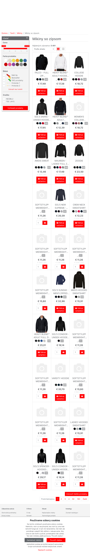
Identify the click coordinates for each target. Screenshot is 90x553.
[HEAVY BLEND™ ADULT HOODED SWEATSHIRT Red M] (61, 79)
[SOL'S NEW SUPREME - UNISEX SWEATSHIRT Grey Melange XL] (61, 211)
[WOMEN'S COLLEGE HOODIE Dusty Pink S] (79, 123)
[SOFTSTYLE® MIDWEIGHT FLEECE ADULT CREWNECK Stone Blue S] (40, 211)
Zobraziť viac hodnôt (15, 89)
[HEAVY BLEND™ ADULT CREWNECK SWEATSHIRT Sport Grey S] (57, 123)
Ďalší (85, 499)
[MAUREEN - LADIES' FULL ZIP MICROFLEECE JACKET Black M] (55, 167)
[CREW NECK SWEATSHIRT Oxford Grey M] (76, 211)
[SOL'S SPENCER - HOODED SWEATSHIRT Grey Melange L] (43, 473)
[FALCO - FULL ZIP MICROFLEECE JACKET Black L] (37, 79)
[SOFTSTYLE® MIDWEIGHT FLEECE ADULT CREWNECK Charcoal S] (77, 341)
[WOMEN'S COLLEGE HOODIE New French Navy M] (81, 123)
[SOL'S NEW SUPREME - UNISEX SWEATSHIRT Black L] (59, 211)
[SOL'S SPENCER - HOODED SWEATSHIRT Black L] (37, 473)
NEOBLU (9, 99)
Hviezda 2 (15, 86)
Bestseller (15, 78)
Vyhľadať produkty (15, 108)
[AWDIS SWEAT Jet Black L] (36, 167)
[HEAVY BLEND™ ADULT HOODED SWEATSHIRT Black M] (59, 79)
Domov (5, 33)
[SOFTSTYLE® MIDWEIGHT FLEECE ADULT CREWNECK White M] (77, 473)
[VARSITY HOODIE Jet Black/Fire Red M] (56, 385)
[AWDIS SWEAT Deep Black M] (39, 167)
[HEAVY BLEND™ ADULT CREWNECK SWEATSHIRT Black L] (55, 123)
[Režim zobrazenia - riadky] (63, 49)
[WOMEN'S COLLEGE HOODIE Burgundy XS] (76, 123)
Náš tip (14, 75)
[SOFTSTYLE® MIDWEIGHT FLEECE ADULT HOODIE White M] (77, 385)
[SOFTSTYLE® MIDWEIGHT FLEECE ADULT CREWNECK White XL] (40, 385)
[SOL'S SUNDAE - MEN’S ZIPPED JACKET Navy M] (56, 297)
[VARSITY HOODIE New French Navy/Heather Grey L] (59, 385)
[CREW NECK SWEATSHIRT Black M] (73, 211)
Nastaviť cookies (45, 550)
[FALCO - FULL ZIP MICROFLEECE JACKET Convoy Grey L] (43, 79)
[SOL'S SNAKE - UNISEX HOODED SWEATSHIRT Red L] (43, 123)
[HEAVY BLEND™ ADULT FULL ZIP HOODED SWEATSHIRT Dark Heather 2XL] (39, 341)
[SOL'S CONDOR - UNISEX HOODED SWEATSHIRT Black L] (59, 341)
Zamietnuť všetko (34, 540)
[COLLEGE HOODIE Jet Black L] (73, 79)
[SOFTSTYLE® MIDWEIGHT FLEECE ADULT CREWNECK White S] (77, 255)
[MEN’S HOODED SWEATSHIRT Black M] (76, 297)
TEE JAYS (10, 101)
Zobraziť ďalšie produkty (76, 494)
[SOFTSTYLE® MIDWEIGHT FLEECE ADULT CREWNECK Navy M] (40, 255)
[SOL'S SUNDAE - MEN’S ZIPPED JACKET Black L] (59, 297)
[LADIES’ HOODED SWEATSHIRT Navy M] (80, 429)
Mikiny (19, 33)
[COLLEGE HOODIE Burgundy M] (79, 79)
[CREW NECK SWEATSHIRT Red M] (79, 211)
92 (73, 499)
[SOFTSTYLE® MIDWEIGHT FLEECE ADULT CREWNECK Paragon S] (59, 255)
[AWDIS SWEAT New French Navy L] (41, 167)
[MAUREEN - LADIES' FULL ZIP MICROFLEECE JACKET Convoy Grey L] (63, 167)
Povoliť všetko (56, 540)
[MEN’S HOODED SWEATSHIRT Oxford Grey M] (79, 297)
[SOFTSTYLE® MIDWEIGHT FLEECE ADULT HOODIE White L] (40, 297)
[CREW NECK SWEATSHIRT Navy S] (81, 211)
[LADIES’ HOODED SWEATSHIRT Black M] (75, 429)
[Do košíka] (44, 223)
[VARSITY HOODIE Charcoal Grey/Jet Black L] (61, 385)
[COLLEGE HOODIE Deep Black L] (76, 79)
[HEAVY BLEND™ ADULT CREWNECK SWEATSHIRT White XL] (60, 123)
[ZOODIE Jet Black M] (75, 167)
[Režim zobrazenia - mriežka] (58, 49)
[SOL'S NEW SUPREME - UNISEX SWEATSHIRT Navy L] (56, 211)
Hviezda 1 (15, 83)
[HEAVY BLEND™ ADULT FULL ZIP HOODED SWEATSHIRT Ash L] (44, 341)
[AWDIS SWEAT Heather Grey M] (44, 167)
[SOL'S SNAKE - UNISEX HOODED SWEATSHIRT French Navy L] (40, 123)
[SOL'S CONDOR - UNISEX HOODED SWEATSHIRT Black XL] (59, 473)
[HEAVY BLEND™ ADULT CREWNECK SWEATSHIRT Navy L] (63, 123)
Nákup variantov (42, 92)
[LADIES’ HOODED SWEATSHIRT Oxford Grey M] (77, 429)
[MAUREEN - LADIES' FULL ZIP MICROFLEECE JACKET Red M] (60, 167)
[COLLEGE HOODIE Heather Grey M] (81, 79)
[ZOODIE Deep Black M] (77, 167)
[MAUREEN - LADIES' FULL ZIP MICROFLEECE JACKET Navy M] (57, 167)
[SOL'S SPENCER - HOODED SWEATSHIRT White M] (40, 473)
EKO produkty (17, 80)
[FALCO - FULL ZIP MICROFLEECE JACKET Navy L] (40, 79)
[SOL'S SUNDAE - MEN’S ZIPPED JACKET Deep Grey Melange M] (61, 297)
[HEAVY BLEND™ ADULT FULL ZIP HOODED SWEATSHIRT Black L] (36, 341)
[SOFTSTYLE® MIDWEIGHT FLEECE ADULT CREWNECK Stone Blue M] (40, 429)
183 (78, 499)
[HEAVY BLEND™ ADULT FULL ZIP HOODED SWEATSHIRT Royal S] (41, 341)
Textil (12, 33)
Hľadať (5, 38)
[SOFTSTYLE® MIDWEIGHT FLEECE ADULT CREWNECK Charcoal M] (59, 429)
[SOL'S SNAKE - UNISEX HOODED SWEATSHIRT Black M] (37, 123)
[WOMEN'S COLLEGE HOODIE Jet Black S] (73, 123)
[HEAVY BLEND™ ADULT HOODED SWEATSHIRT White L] (56, 79)
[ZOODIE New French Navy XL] (80, 167)
